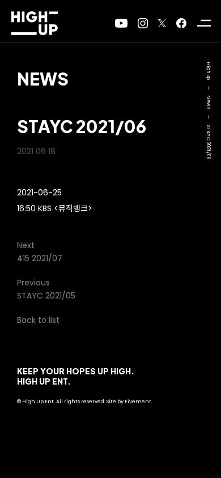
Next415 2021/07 (39, 252)
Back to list (38, 320)
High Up (208, 71)
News (43, 78)
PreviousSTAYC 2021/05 (46, 289)
